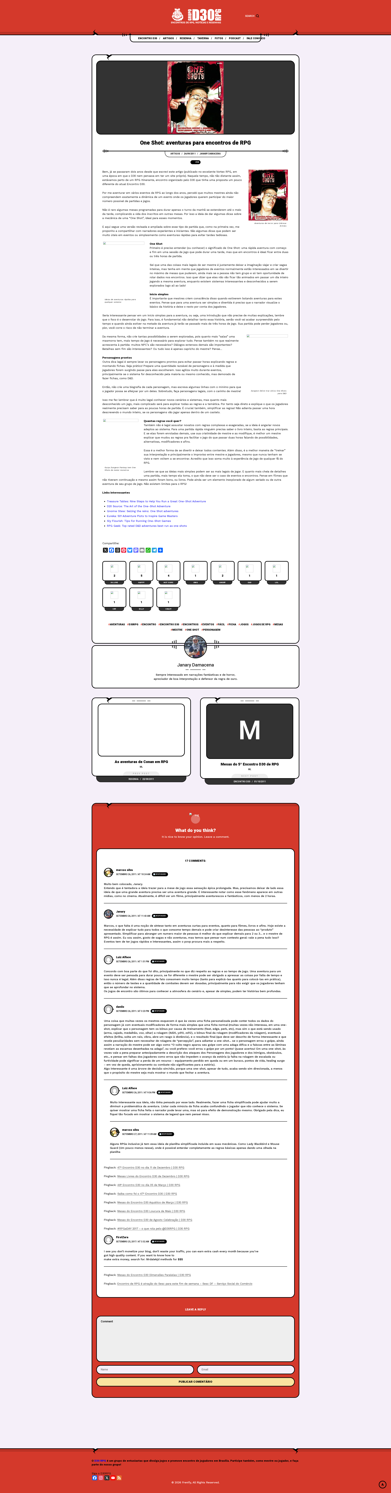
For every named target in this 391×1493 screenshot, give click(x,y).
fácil (221, 624)
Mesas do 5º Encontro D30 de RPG (250, 764)
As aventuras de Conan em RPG (141, 762)
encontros (190, 624)
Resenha (134, 779)
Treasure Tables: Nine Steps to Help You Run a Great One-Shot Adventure (156, 501)
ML (141, 767)
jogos (244, 624)
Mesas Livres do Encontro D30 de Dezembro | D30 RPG (153, 1176)
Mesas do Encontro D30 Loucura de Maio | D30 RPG (151, 1211)
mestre (177, 630)
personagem (211, 630)
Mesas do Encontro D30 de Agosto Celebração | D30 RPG (154, 1219)
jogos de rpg (261, 624)
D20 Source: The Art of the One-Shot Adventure (138, 506)
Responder (161, 874)
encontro (149, 624)
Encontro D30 (169, 624)
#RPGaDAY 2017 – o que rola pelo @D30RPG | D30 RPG (153, 1228)
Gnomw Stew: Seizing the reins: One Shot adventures (142, 511)
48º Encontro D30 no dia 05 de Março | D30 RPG (148, 1184)
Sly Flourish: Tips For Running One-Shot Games (139, 520)
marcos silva (124, 870)
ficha (232, 624)
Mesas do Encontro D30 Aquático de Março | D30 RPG (152, 1202)
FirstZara (122, 1237)
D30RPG (133, 624)
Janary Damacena (210, 153)
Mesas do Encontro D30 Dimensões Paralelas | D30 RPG (154, 1274)
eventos (208, 624)
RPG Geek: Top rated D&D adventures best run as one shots (147, 525)
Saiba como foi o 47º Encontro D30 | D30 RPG (147, 1193)
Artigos (175, 153)
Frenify (186, 1482)
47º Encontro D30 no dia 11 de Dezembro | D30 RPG (150, 1167)
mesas (278, 624)
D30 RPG (100, 1460)
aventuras (117, 624)
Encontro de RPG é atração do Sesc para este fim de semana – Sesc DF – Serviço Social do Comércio (184, 1283)
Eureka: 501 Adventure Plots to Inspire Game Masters (142, 516)
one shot (192, 630)
